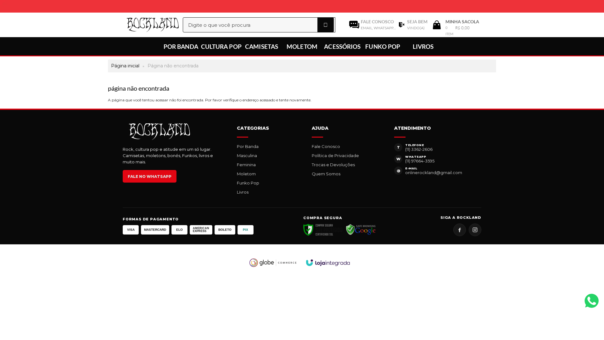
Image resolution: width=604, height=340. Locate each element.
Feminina (246, 164)
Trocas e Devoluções (333, 164)
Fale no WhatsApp (149, 176)
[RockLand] (146, 25)
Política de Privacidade (335, 155)
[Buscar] (325, 24)
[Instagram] (475, 230)
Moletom (246, 173)
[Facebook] (459, 230)
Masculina (247, 155)
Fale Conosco (326, 146)
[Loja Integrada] (328, 262)
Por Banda (248, 146)
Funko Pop (248, 182)
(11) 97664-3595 (419, 160)
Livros (243, 192)
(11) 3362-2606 (419, 149)
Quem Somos (326, 173)
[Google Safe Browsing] (361, 230)
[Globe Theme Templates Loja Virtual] (273, 262)
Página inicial (125, 66)
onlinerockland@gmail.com (433, 172)
